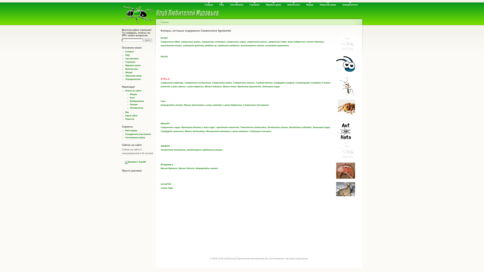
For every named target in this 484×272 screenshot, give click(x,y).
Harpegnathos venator (172, 105)
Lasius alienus (178, 86)
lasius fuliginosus (297, 42)
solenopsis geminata (193, 45)
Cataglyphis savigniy (284, 83)
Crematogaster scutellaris (308, 83)
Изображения (137, 101)
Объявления (136, 108)
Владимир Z (167, 164)
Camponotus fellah (170, 42)
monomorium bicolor (171, 45)
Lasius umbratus (214, 105)
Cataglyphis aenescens (172, 131)
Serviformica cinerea (278, 127)
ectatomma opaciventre (277, 45)
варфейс (165, 146)
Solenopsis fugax (271, 86)
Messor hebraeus (213, 86)
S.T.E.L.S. (165, 79)
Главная (165, 22)
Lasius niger (208, 127)
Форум (309, 5)
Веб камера (131, 130)
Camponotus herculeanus (256, 105)
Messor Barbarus (169, 168)
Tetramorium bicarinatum (173, 150)
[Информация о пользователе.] (347, 50)
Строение (255, 5)
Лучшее (134, 104)
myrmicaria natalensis (229, 45)
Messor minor (230, 86)
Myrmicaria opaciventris (249, 86)
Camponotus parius (222, 83)
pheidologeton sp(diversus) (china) (204, 150)
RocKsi (164, 56)
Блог (132, 98)
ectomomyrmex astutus (252, 45)
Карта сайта (131, 115)
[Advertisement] (259, 226)
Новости (129, 119)
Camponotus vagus (170, 127)
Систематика (236, 5)
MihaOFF (165, 123)
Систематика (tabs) (135, 137)
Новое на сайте (133, 91)
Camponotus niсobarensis (198, 83)
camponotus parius (190, 42)
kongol (164, 38)
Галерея (209, 5)
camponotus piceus (257, 42)
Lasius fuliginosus (232, 105)
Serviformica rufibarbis (300, 127)
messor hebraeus (315, 42)
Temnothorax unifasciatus (253, 127)
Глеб (163, 101)
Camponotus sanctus (244, 83)
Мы (127, 112)
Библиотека (293, 5)
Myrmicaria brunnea (191, 127)
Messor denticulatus (194, 105)
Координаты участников (138, 134)
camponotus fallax (277, 42)
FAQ (221, 5)
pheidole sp (211, 45)
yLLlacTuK (166, 184)
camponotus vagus (236, 42)
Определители (350, 5)
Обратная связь (328, 5)
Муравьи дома (273, 5)
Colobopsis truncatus (260, 131)
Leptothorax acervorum (227, 127)
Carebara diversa (264, 83)
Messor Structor (187, 168)
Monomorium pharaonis (218, 131)
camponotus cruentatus (214, 42)
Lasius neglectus (195, 86)
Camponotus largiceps (172, 83)
